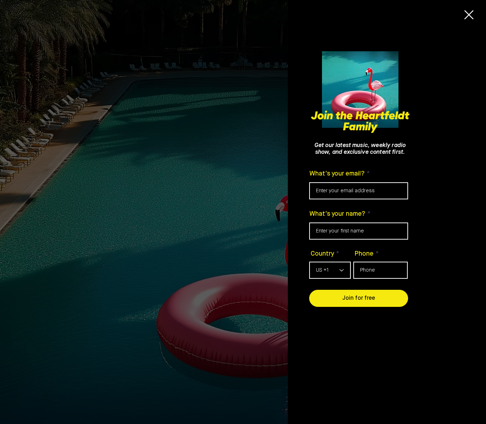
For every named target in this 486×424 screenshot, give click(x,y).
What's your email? (337, 174)
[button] (469, 14)
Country (322, 254)
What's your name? (337, 214)
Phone (364, 254)
